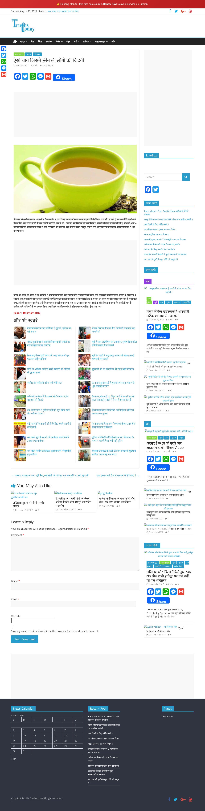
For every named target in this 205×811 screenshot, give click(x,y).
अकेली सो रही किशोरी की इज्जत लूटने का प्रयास (168, 365)
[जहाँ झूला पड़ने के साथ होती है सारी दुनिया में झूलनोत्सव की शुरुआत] (168, 504)
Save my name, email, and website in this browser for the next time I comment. (55, 631)
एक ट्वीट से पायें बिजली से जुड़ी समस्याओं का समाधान (165, 254)
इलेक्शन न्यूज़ (152, 562)
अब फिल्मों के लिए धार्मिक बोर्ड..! (156, 224)
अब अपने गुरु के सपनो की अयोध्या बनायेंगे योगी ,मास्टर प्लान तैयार (48, 439)
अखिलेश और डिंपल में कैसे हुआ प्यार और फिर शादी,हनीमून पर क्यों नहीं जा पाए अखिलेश (169, 576)
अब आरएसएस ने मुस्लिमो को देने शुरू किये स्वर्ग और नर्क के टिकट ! (48, 411)
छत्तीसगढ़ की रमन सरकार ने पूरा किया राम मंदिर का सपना (169, 528)
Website (15, 616)
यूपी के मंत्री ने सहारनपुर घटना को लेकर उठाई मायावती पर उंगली (113, 357)
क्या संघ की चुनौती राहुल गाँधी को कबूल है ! (161, 259)
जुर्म (155, 302)
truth (35, 65)
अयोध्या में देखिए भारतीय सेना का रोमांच (159, 249)
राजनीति (187, 302)
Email (15, 599)
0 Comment (47, 65)
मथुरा (181, 437)
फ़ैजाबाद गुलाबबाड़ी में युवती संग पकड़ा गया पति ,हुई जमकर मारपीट (113, 384)
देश (32, 41)
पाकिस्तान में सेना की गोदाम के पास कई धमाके (162, 244)
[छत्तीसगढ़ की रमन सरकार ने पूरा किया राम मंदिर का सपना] (168, 525)
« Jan (13, 758)
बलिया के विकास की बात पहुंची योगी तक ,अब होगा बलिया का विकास (117, 500)
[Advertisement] (75, 114)
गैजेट (58, 41)
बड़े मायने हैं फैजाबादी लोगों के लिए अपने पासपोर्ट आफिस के (49, 425)
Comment (17, 534)
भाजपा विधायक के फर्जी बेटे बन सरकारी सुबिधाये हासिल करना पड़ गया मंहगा (114, 452)
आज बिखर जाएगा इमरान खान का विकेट (63, 11)
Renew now (110, 3)
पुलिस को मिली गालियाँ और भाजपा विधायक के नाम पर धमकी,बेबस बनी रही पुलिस (113, 439)
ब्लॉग (113, 41)
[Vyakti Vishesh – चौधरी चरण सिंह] (160, 626)
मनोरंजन (49, 41)
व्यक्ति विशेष (178, 566)
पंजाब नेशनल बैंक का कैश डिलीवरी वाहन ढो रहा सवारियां (113, 329)
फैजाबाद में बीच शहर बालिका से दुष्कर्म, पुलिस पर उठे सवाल (49, 329)
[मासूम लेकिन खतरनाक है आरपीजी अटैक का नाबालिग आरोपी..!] (169, 288)
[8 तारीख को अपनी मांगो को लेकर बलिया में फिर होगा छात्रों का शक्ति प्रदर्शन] (68, 493)
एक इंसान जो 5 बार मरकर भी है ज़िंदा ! (118, 475)
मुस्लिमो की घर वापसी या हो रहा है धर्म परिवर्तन (113, 369)
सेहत (68, 41)
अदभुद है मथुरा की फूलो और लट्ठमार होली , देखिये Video (165, 445)
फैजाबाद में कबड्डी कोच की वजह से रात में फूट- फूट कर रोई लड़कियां (48, 357)
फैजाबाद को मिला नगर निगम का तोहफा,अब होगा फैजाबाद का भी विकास (113, 425)
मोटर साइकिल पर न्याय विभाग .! (156, 234)
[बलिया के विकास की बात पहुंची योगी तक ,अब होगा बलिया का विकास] (105, 493)
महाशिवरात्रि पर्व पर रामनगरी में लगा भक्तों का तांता (169, 493)
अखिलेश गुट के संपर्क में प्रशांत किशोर (29, 504)
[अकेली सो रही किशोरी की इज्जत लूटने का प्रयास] (164, 362)
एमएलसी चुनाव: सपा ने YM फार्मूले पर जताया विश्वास (165, 239)
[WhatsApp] (4, 61)
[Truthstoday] (14, 41)
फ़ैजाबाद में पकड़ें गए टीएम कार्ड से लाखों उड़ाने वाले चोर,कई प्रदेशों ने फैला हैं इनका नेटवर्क (113, 398)
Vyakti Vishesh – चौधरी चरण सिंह (165, 630)
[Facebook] (4, 49)
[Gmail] (4, 74)
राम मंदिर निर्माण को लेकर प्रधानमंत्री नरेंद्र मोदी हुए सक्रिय (49, 452)
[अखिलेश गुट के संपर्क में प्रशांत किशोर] (32, 493)
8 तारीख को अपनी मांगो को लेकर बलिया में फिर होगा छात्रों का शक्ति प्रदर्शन (73, 501)
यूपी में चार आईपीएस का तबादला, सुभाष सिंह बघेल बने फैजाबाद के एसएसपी (114, 343)
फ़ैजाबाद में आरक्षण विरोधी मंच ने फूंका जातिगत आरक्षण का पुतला (113, 411)
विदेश (40, 41)
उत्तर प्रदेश (19, 54)
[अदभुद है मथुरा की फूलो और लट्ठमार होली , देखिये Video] (169, 431)
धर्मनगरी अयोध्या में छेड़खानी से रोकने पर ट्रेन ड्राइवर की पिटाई (47, 398)
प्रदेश (22, 41)
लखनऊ (167, 566)
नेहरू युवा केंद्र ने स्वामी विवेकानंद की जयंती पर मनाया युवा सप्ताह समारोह (48, 343)
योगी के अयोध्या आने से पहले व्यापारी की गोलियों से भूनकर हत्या (48, 370)
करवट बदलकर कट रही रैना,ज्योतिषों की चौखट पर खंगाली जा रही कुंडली (50, 475)
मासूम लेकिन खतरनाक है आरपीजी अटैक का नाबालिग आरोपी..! (168, 219)
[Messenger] (4, 68)
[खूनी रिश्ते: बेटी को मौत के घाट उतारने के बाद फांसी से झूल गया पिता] (168, 376)
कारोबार (86, 41)
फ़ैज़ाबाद (37, 54)
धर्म (75, 41)
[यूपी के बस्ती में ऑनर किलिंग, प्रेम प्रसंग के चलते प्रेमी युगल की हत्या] (168, 397)
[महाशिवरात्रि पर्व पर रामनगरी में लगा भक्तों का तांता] (165, 490)
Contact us (167, 716)
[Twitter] (4, 55)
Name (15, 580)
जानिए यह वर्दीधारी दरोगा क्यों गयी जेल (44, 382)
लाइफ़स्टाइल (100, 41)
